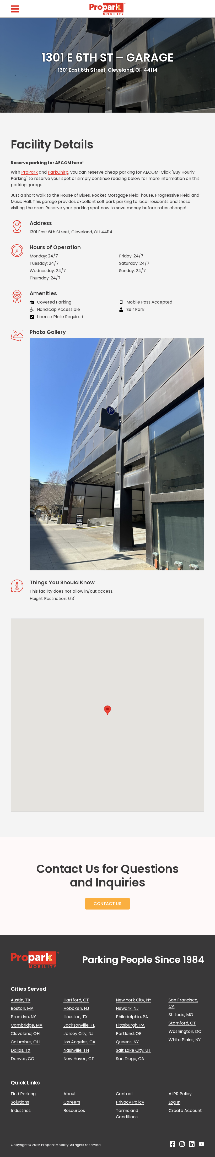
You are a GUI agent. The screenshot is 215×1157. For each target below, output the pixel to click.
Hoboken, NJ (76, 1008)
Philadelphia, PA (132, 1017)
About (69, 1094)
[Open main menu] (15, 8)
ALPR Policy (180, 1094)
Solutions (20, 1102)
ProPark (29, 172)
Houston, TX (75, 1017)
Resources (74, 1111)
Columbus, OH (25, 1042)
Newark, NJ (127, 1008)
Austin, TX (20, 1000)
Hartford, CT (76, 1000)
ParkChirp (58, 172)
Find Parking (23, 1094)
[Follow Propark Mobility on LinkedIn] (192, 1145)
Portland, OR (129, 1034)
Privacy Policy (130, 1102)
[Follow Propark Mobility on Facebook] (172, 1145)
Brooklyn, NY (23, 1017)
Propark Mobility (107, 9)
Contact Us (107, 904)
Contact (124, 1094)
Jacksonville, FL (79, 1025)
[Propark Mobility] (35, 959)
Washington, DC (185, 1031)
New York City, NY (133, 1000)
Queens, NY (127, 1042)
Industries (21, 1111)
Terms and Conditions (127, 1114)
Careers (71, 1102)
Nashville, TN (76, 1050)
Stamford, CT (182, 1023)
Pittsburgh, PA (130, 1025)
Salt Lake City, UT (133, 1050)
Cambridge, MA (26, 1025)
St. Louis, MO (181, 1015)
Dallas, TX (20, 1050)
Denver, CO (22, 1059)
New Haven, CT (78, 1059)
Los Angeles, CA (79, 1042)
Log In (174, 1102)
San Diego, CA (130, 1059)
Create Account (185, 1111)
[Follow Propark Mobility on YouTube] (201, 1145)
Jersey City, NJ (78, 1034)
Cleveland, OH (25, 1034)
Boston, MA (22, 1008)
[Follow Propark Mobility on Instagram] (182, 1145)
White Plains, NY (185, 1040)
